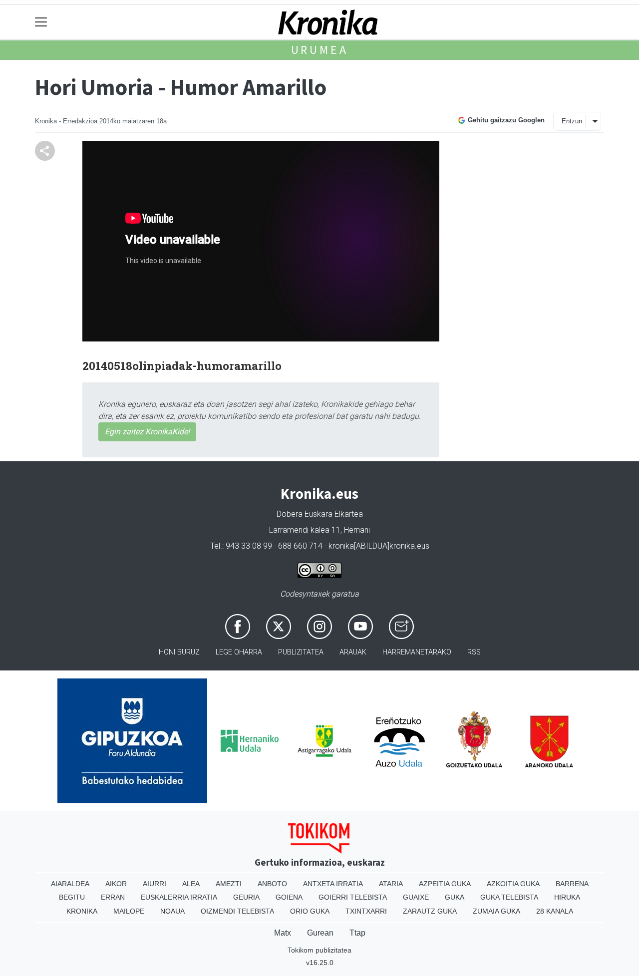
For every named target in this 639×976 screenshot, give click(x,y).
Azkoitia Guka (513, 884)
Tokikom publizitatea (319, 950)
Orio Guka (309, 911)
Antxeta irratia (333, 884)
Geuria (246, 897)
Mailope (128, 911)
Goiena (289, 897)
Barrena (572, 884)
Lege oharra (239, 652)
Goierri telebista (353, 897)
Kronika (81, 911)
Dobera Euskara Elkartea (320, 514)
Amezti (229, 884)
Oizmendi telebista (237, 911)
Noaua (172, 911)
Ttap (357, 933)
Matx (282, 933)
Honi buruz (179, 652)
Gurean (320, 933)
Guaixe (416, 897)
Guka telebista (509, 897)
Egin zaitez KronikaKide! (147, 431)
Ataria (391, 884)
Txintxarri (366, 911)
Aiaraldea (70, 884)
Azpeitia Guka (445, 884)
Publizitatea (300, 652)
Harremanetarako (416, 652)
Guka (454, 897)
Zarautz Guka (430, 911)
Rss (474, 652)
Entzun (572, 121)
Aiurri (154, 884)
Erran (113, 897)
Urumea (319, 49)
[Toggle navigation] (41, 22)
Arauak (352, 652)
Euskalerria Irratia (179, 897)
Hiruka (567, 897)
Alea (191, 884)
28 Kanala (554, 911)
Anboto (272, 884)
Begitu (72, 897)
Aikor (116, 884)
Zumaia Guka (496, 911)
